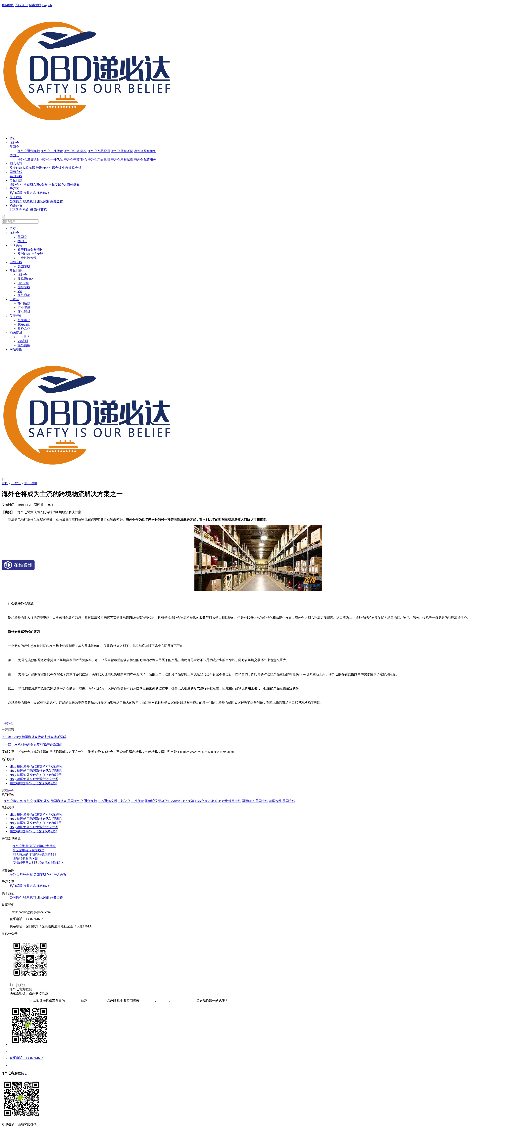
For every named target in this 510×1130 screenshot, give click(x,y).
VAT (50, 874)
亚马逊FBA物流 (169, 801)
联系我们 (29, 201)
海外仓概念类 (13, 801)
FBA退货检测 (107, 801)
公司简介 (16, 201)
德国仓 (14, 155)
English (47, 5)
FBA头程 (16, 163)
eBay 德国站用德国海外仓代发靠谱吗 (36, 770)
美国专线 (261, 801)
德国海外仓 (59, 801)
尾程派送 (151, 801)
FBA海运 (187, 801)
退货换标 (90, 801)
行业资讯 (29, 193)
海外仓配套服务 (145, 151)
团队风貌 (43, 201)
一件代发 (137, 801)
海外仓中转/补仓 (75, 151)
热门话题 (16, 193)
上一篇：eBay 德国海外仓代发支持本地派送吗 (34, 737)
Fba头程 (42, 184)
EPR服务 (16, 209)
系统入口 (21, 5)
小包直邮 (214, 801)
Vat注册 (28, 209)
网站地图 (8, 5)
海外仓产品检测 (99, 151)
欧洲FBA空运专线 (48, 167)
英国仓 (14, 147)
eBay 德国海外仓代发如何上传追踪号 (36, 775)
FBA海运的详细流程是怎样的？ (35, 854)
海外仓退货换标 (29, 151)
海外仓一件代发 (52, 151)
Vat (64, 184)
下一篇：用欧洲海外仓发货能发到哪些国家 (32, 744)
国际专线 (16, 172)
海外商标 (73, 184)
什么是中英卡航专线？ (28, 850)
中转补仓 (124, 801)
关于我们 (16, 197)
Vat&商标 (16, 205)
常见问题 (16, 180)
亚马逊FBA (28, 184)
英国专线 (16, 176)
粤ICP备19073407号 (15, 1000)
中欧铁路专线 (71, 167)
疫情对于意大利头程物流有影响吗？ (38, 862)
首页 (13, 138)
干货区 (14, 188)
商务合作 (56, 201)
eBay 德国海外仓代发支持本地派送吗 (36, 766)
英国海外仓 (42, 801)
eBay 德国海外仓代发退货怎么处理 (34, 779)
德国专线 (275, 801)
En (3, 479)
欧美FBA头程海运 (22, 167)
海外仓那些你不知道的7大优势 (34, 846)
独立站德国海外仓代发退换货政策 (33, 783)
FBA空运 (201, 801)
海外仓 (14, 142)
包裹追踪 (35, 5)
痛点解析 (43, 193)
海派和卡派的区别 (25, 858)
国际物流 (248, 801)
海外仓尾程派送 (122, 151)
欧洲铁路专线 (231, 801)
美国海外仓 (75, 801)
